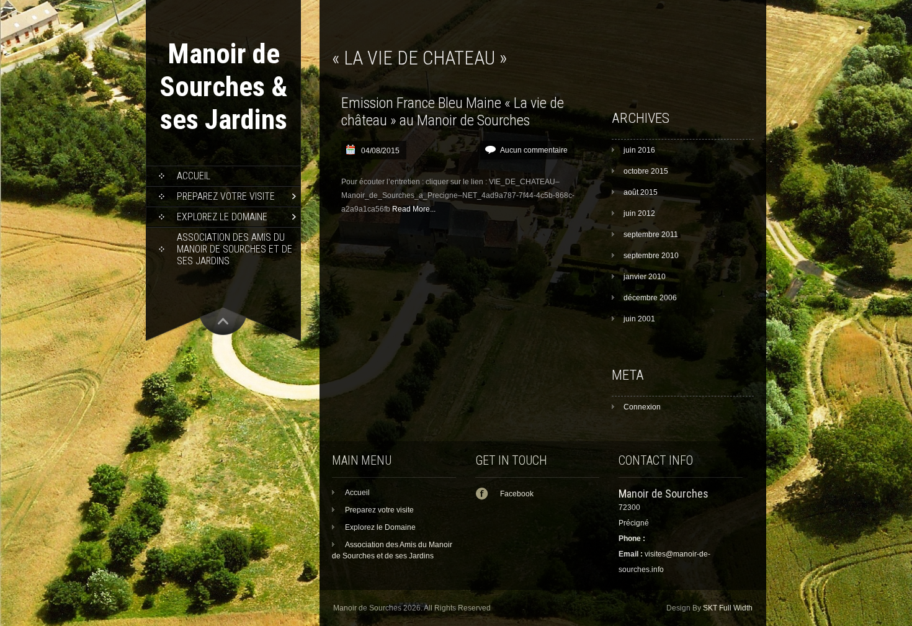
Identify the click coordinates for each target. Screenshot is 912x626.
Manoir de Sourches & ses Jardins (223, 86)
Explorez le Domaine (222, 217)
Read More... (414, 209)
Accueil (193, 176)
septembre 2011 (651, 234)
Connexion (642, 407)
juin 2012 (639, 213)
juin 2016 (639, 150)
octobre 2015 (646, 171)
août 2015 (641, 192)
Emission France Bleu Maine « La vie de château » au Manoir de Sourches (452, 111)
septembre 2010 (651, 255)
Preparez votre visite (226, 196)
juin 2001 (639, 319)
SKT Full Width (728, 608)
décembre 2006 (650, 297)
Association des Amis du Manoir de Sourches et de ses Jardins (234, 249)
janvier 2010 (645, 276)
